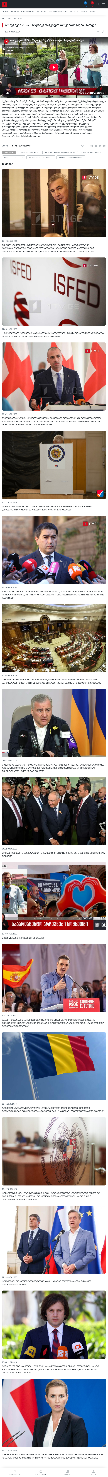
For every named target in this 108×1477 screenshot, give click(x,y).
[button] (10, 11)
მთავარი (6, 19)
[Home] (4, 4)
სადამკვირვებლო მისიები (41, 157)
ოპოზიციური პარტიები (91, 152)
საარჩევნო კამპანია (13, 157)
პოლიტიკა (9, 152)
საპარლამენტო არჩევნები (71, 157)
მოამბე (18, 19)
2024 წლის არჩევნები (29, 152)
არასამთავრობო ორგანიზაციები (60, 152)
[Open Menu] (104, 4)
